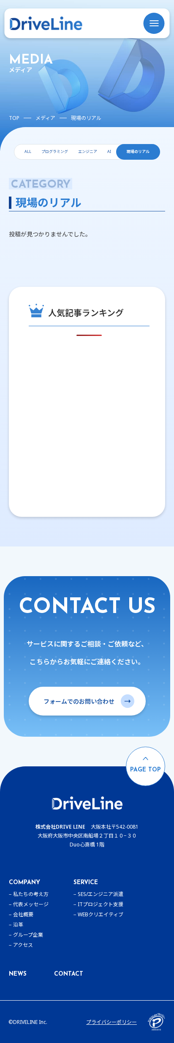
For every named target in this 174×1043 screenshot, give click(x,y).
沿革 (18, 924)
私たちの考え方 (31, 894)
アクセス (23, 945)
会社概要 (23, 914)
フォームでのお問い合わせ (79, 701)
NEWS (18, 974)
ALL (27, 151)
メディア (45, 118)
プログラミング (54, 151)
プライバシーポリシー (111, 1022)
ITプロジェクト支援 (100, 904)
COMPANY (24, 882)
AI (109, 151)
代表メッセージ (31, 904)
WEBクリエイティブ (100, 914)
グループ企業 (28, 935)
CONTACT (68, 974)
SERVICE (85, 882)
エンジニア (87, 151)
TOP (14, 118)
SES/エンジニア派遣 (100, 894)
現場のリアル (138, 151)
